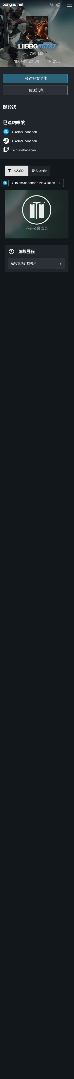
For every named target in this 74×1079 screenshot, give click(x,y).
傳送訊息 (36, 90)
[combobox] (33, 183)
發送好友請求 (36, 78)
